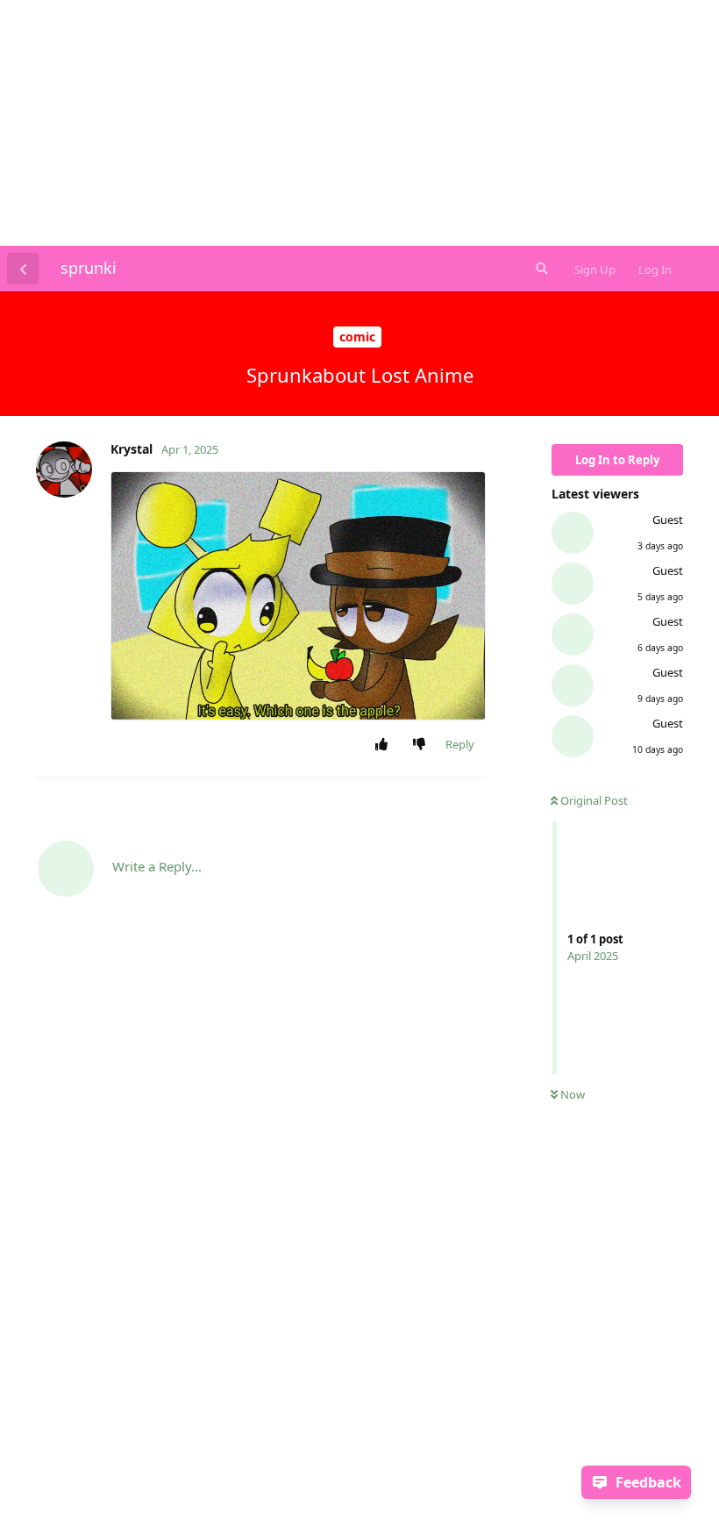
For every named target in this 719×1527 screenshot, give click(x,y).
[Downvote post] (423, 745)
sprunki (89, 267)
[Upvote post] (385, 745)
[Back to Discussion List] (23, 268)
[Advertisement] (359, 123)
